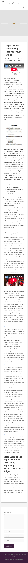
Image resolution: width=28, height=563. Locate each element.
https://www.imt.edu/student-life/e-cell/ (13, 207)
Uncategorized (12, 58)
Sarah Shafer (11, 60)
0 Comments (20, 60)
